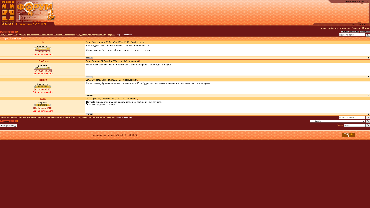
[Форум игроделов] (17, 24)
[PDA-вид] (41, 24)
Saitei (43, 98)
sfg (42, 42)
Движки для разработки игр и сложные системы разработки (47, 35)
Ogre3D (111, 35)
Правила (356, 28)
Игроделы (345, 28)
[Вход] (33, 24)
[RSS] (44, 24)
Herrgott (42, 80)
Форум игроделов (8, 35)
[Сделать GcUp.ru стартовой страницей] (36, 24)
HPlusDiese (43, 61)
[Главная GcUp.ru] (8, 24)
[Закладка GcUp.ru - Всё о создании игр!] (39, 24)
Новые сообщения (329, 28)
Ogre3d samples (124, 35)
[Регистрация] (25, 24)
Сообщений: (43, 52)
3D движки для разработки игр (91, 35)
